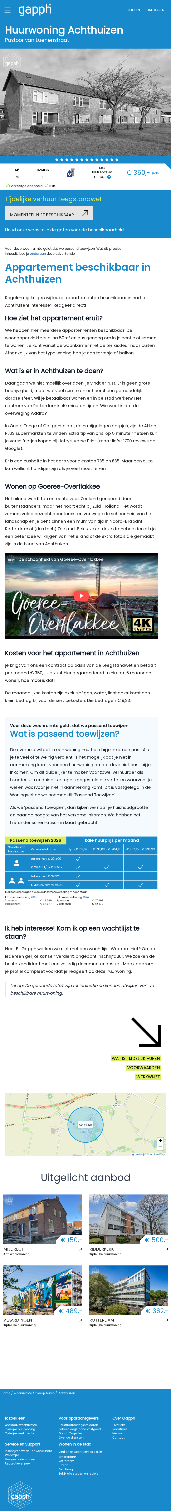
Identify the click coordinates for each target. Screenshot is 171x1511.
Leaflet (138, 1154)
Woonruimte (23, 1393)
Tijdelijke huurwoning (105, 1254)
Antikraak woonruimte (21, 1425)
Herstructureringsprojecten (78, 1425)
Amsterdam (67, 1457)
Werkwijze (148, 1077)
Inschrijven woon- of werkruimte (28, 1451)
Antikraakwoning (16, 1254)
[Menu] (7, 10)
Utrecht (64, 1465)
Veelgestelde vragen (20, 1459)
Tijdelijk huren (44, 1393)
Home (6, 1393)
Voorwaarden (143, 1068)
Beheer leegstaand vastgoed (80, 1429)
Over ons (119, 1425)
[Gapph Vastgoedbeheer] (35, 10)
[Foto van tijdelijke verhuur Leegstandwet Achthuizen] (85, 102)
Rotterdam (66, 1461)
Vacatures (119, 1429)
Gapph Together (71, 1433)
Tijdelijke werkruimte (19, 1433)
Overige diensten (71, 1437)
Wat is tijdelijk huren (136, 1058)
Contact (118, 1437)
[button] (160, 1141)
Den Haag (66, 1469)
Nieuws (117, 1433)
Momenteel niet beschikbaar (42, 215)
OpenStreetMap (156, 1154)
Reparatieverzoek (17, 1463)
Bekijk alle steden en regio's (78, 1473)
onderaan (38, 253)
